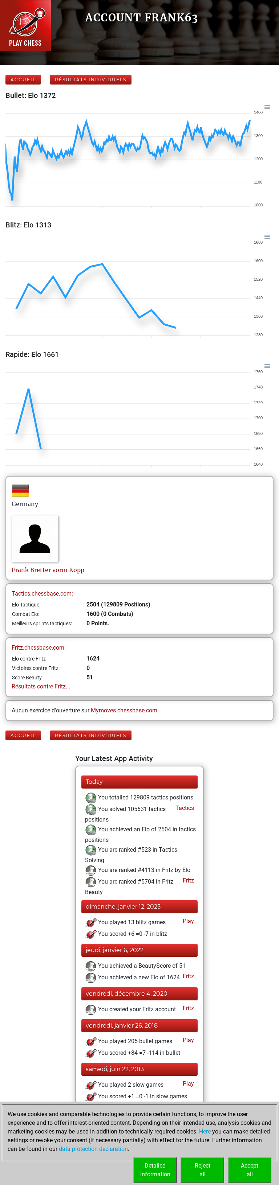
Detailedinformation (155, 1170)
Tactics (184, 808)
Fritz (187, 880)
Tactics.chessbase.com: (42, 593)
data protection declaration (93, 1148)
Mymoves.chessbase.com (124, 710)
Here (205, 1131)
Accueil (23, 79)
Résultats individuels (90, 79)
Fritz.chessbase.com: (39, 647)
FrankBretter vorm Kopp (48, 569)
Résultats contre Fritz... (41, 686)
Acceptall (249, 1170)
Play (187, 921)
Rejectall (202, 1170)
